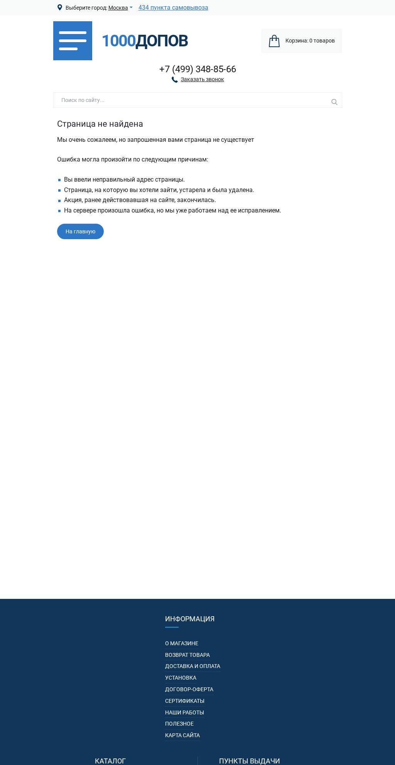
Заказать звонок (202, 79)
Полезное (179, 724)
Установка (180, 678)
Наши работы (184, 712)
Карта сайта (182, 735)
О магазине (181, 643)
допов (144, 41)
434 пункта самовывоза (173, 7)
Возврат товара (187, 655)
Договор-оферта (189, 689)
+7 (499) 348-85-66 (197, 69)
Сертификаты (184, 701)
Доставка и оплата (192, 666)
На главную (80, 231)
